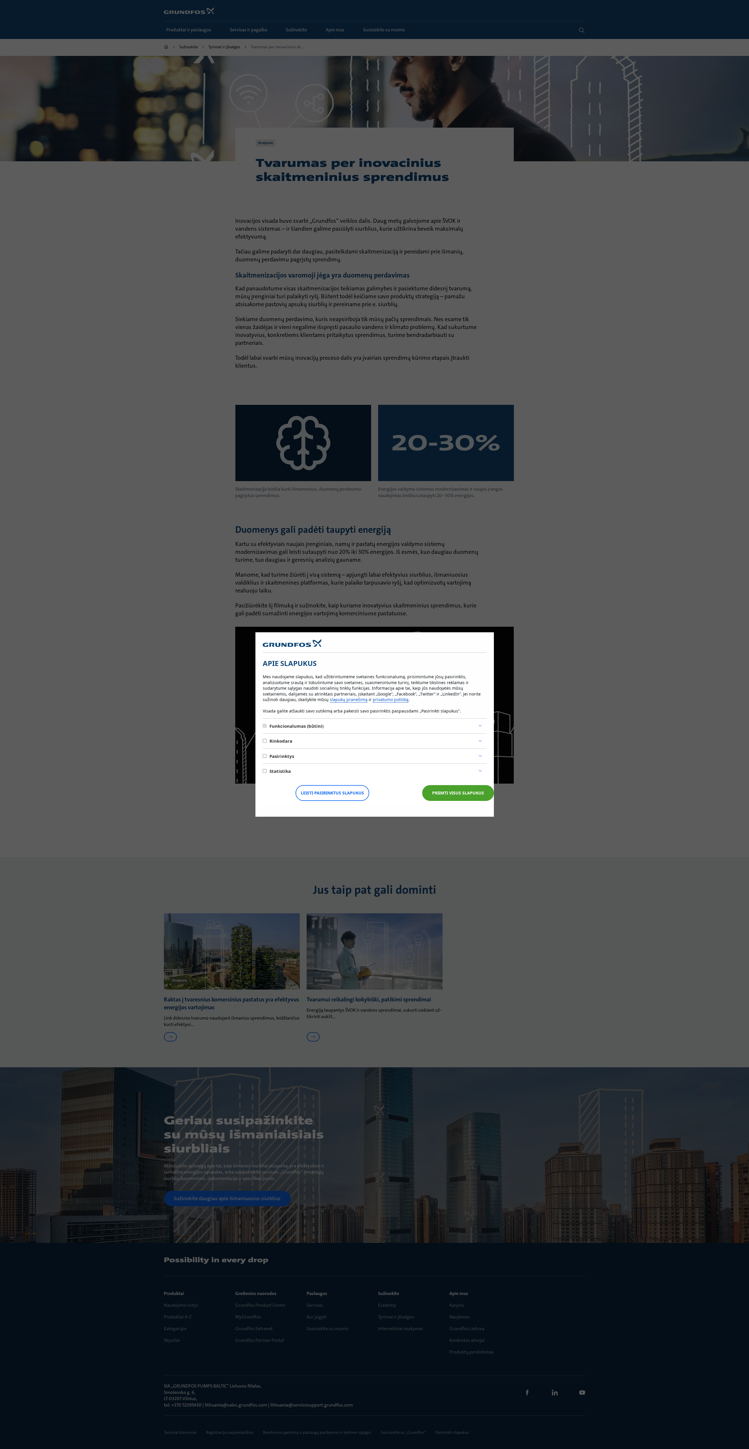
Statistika (280, 771)
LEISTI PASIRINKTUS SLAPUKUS (332, 793)
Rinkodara (280, 741)
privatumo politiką (390, 699)
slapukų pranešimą (348, 699)
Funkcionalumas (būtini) (296, 726)
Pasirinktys (281, 756)
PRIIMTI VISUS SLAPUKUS (458, 793)
